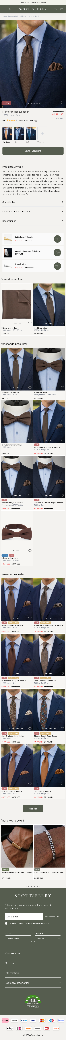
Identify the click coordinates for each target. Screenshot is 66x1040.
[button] (33, 3)
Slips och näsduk (13, 16)
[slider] (33, 2)
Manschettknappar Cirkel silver (28, 251)
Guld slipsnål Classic (24, 237)
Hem (4, 16)
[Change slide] (28, 103)
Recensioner (9, 221)
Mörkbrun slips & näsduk (30, 16)
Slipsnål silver (20, 264)
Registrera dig (52, 916)
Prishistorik (60, 118)
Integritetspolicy (42, 923)
